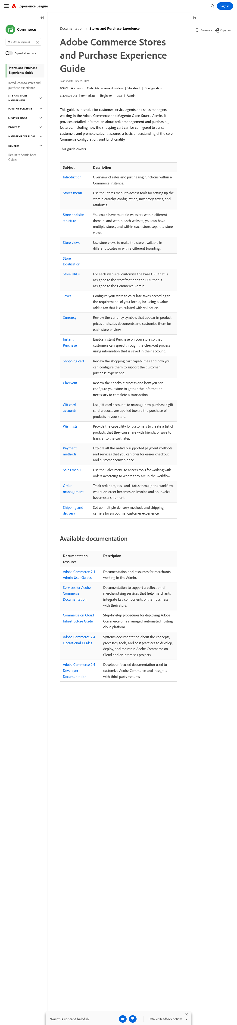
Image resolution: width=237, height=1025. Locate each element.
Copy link (225, 30)
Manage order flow (21, 136)
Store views (71, 242)
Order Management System (105, 88)
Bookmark (206, 30)
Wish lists (70, 426)
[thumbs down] (133, 1019)
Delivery (13, 145)
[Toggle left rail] (42, 18)
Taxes (67, 295)
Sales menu (72, 469)
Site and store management (17, 98)
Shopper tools (18, 117)
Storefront (134, 88)
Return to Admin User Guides (22, 157)
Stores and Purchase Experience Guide (23, 70)
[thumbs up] (123, 1019)
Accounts (77, 88)
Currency (69, 317)
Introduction (72, 177)
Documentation (72, 28)
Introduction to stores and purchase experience (24, 85)
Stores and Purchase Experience (115, 28)
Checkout (70, 382)
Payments (14, 127)
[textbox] (23, 42)
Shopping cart (73, 361)
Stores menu (72, 192)
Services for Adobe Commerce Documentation (77, 593)
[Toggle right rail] (195, 18)
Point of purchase (20, 108)
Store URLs (71, 274)
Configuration (153, 88)
